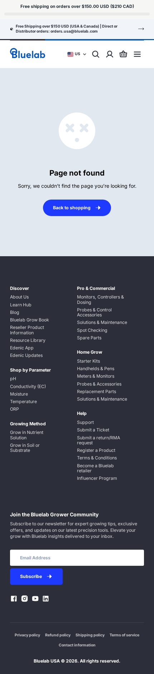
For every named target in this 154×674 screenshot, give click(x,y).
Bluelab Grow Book (29, 319)
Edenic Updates (26, 355)
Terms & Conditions (97, 457)
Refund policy (58, 635)
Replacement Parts (96, 391)
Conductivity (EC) (28, 386)
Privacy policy (27, 635)
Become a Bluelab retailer (95, 468)
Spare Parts (89, 337)
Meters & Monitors (95, 376)
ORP (14, 409)
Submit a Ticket (93, 429)
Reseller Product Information (27, 330)
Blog (14, 312)
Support (85, 422)
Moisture (19, 394)
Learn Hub (21, 304)
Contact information (77, 645)
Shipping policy (90, 635)
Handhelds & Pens (95, 368)
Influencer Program (97, 478)
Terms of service (124, 635)
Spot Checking (92, 330)
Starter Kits (88, 361)
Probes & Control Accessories (94, 312)
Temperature (23, 401)
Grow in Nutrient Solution (26, 435)
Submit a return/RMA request (98, 440)
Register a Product (96, 450)
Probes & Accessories (99, 384)
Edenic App (22, 347)
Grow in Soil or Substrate (25, 448)
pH (13, 378)
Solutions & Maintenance (102, 322)
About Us (19, 297)
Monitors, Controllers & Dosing (100, 299)
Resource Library (27, 340)
